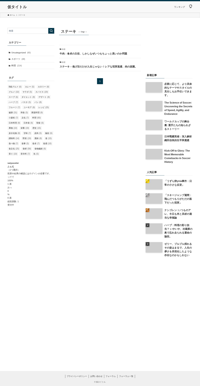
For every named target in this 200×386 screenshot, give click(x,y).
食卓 (36, 143)
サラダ (27, 92)
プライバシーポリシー (77, 376)
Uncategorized (21, 52)
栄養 (25, 128)
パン (38, 102)
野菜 (27, 138)
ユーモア (29, 107)
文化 (25, 118)
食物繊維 (40, 148)
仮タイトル (17, 7)
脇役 (48, 133)
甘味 (27, 133)
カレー (29, 87)
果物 (13, 128)
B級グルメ (15, 87)
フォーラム (111, 376)
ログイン (33, 173)
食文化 (14, 148)
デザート (44, 97)
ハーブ (13, 102)
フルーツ (14, 107)
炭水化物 (14, 133)
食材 (27, 148)
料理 (16, 65)
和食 (24, 112)
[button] (190, 6)
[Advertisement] (31, 259)
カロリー (43, 87)
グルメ (14, 92)
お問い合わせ (96, 376)
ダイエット (28, 97)
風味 (38, 138)
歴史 (36, 128)
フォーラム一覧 (126, 376)
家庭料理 (37, 112)
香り (13, 154)
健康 (13, 112)
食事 (25, 143)
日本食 (28, 123)
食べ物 (13, 143)
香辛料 (25, 154)
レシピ (43, 107)
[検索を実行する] (51, 31)
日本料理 (14, 123)
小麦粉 (13, 118)
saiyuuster (13, 163)
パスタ (26, 102)
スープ (13, 97)
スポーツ (18, 59)
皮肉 (38, 133)
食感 (47, 143)
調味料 (14, 138)
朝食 (40, 123)
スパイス (41, 92)
